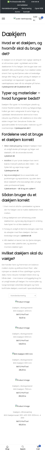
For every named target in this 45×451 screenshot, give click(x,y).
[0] (40, 18)
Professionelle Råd (17, 1)
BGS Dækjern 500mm (22, 337)
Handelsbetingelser (10, 8)
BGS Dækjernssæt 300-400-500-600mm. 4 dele (22, 416)
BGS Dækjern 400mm (22, 311)
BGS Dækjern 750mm (22, 389)
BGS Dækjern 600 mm (22, 363)
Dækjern (15, 308)
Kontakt (26, 12)
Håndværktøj (26, 412)
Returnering (26, 8)
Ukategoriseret (26, 308)
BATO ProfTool (22, 314)
